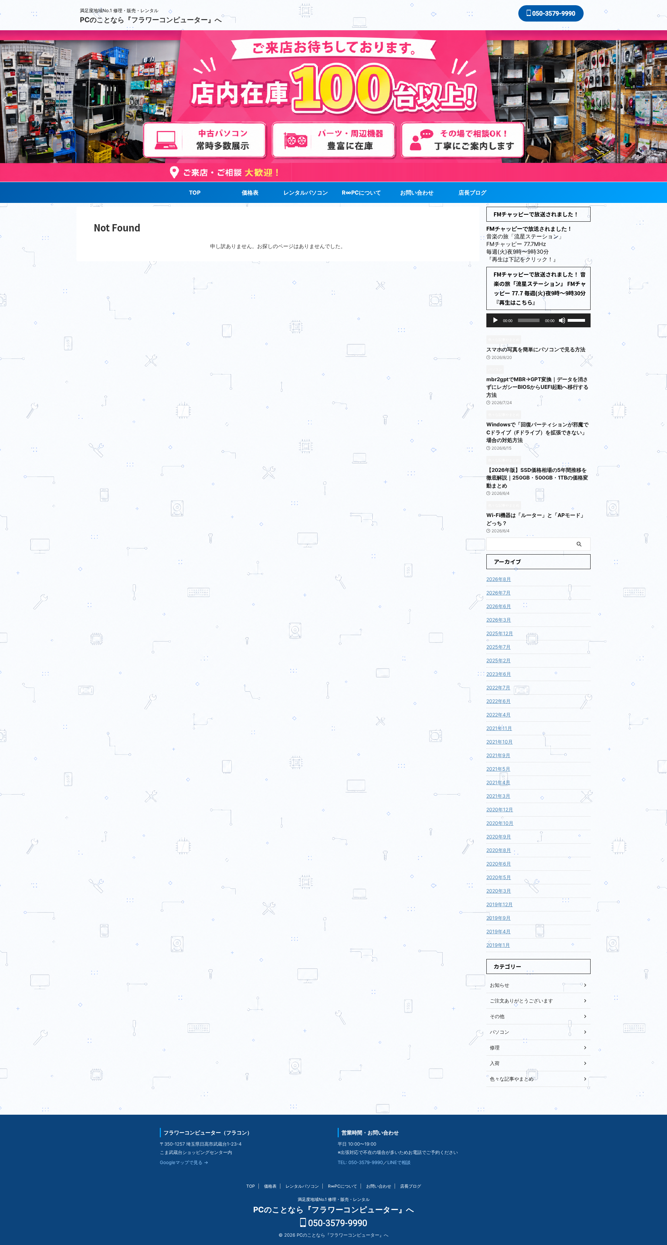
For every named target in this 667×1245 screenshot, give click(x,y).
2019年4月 (498, 931)
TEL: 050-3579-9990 (360, 1162)
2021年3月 (498, 796)
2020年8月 (498, 850)
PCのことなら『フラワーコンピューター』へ (151, 20)
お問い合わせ (417, 192)
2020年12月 (499, 809)
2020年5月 (498, 877)
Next (6, 99)
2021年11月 (499, 728)
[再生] (495, 320)
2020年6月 (498, 864)
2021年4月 (498, 782)
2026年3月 (498, 620)
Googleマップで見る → (184, 1162)
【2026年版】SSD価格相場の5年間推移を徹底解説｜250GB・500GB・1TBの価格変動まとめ (537, 478)
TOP (194, 192)
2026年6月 (498, 606)
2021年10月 (499, 742)
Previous (660, 99)
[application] (538, 320)
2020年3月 (498, 891)
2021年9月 (498, 755)
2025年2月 (498, 660)
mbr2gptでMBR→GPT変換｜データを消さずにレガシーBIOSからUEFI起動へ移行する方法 (537, 387)
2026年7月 (498, 593)
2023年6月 (498, 674)
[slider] (577, 319)
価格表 (250, 192)
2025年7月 (498, 647)
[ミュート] (562, 320)
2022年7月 (498, 687)
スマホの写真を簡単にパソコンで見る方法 (535, 349)
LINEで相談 (399, 1162)
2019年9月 (498, 918)
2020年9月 (498, 836)
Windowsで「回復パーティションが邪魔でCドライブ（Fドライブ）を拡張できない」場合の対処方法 (537, 432)
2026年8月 (498, 579)
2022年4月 (498, 715)
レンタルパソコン (305, 192)
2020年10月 (499, 823)
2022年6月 (498, 701)
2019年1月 (498, 945)
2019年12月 (499, 904)
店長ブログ (472, 192)
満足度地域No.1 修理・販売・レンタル (334, 1199)
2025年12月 (499, 633)
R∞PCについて (361, 192)
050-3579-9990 (553, 13)
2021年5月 (498, 769)
